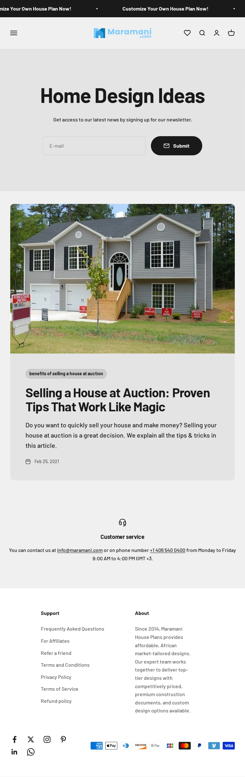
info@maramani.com (80, 550)
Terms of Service (59, 689)
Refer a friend (56, 653)
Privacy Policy (56, 677)
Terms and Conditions (65, 665)
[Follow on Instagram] (47, 739)
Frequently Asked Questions (72, 628)
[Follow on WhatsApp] (30, 752)
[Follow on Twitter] (30, 739)
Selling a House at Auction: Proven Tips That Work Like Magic (118, 399)
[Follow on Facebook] (14, 739)
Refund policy (56, 701)
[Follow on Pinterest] (63, 739)
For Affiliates (55, 641)
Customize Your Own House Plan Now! (165, 8)
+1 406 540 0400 (167, 550)
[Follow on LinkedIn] (14, 752)
